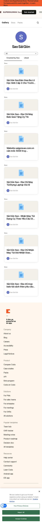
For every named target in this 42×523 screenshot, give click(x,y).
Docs (13, 23)
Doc (5, 63)
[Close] (39, 491)
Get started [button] (29, 12)
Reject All (21, 512)
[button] (31, 23)
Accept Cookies (21, 519)
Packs (20, 23)
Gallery (5, 23)
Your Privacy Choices (21, 506)
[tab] (13, 59)
